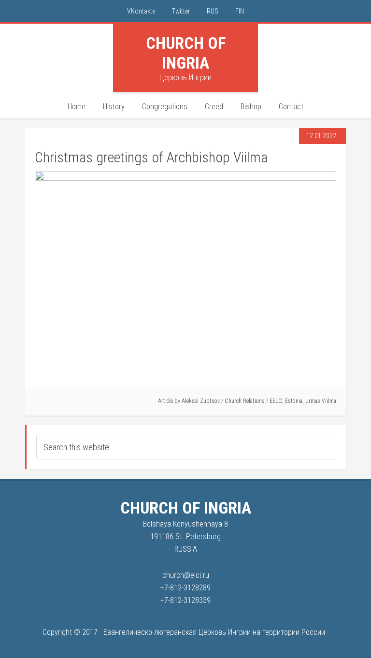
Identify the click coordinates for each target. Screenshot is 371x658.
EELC (276, 401)
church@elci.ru (185, 575)
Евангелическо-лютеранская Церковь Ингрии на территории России (214, 632)
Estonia (293, 401)
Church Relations (245, 401)
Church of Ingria (186, 52)
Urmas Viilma (320, 401)
